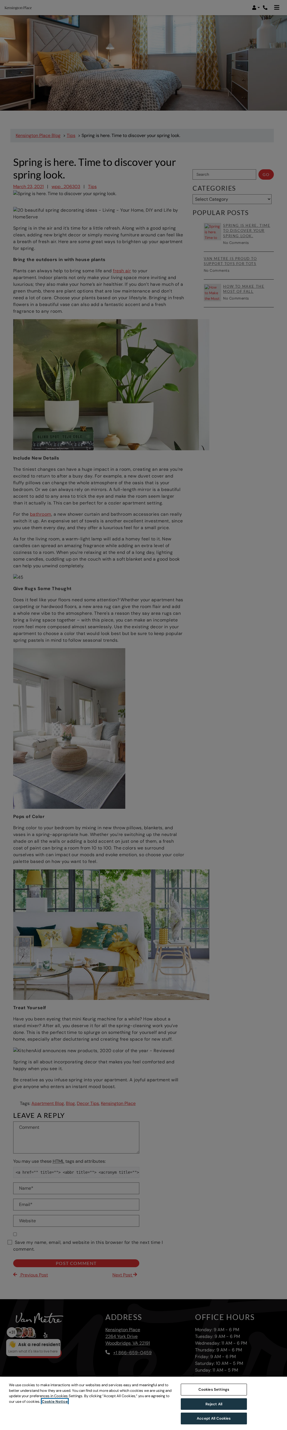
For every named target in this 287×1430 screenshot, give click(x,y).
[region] (143, 1403)
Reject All (213, 1404)
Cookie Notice (55, 1401)
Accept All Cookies (214, 1418)
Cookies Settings (213, 1389)
